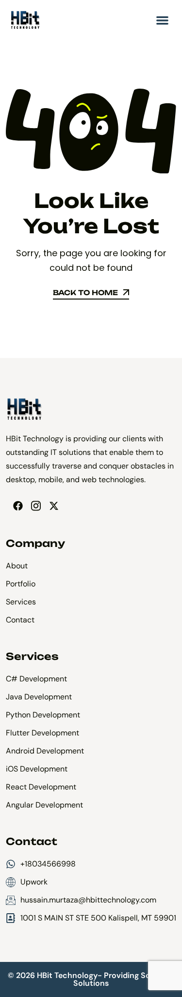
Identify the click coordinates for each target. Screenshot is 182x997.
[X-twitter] (54, 506)
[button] (163, 20)
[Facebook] (18, 506)
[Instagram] (36, 506)
